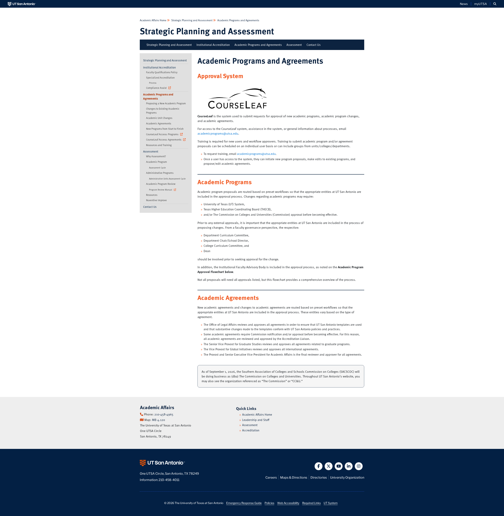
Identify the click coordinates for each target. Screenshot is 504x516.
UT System (331, 503)
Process (152, 82)
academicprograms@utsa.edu (217, 133)
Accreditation (250, 430)
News (464, 3)
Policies (269, 503)
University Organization (347, 477)
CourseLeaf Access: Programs (162, 134)
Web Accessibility (288, 503)
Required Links (311, 503)
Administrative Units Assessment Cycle (167, 178)
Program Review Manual (161, 189)
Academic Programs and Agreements (238, 20)
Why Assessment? (156, 156)
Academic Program (156, 162)
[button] (494, 4)
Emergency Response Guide (244, 503)
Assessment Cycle (157, 167)
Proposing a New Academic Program (166, 103)
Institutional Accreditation (213, 45)
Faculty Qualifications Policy (161, 72)
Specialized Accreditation (160, 78)
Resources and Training (159, 145)
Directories (318, 477)
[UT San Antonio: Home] (22, 4)
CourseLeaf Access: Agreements (164, 139)
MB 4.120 (158, 419)
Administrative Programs (159, 173)
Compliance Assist (156, 88)
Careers (271, 477)
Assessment (294, 45)
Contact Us (314, 45)
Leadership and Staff (255, 420)
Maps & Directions (293, 477)
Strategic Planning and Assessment (192, 20)
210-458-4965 (163, 414)
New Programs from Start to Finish (164, 129)
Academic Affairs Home (153, 20)
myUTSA (480, 3)
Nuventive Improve (156, 200)
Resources (151, 195)
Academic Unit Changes (159, 118)
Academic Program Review (160, 184)
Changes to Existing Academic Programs (162, 111)
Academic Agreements (158, 123)
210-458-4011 (168, 479)
